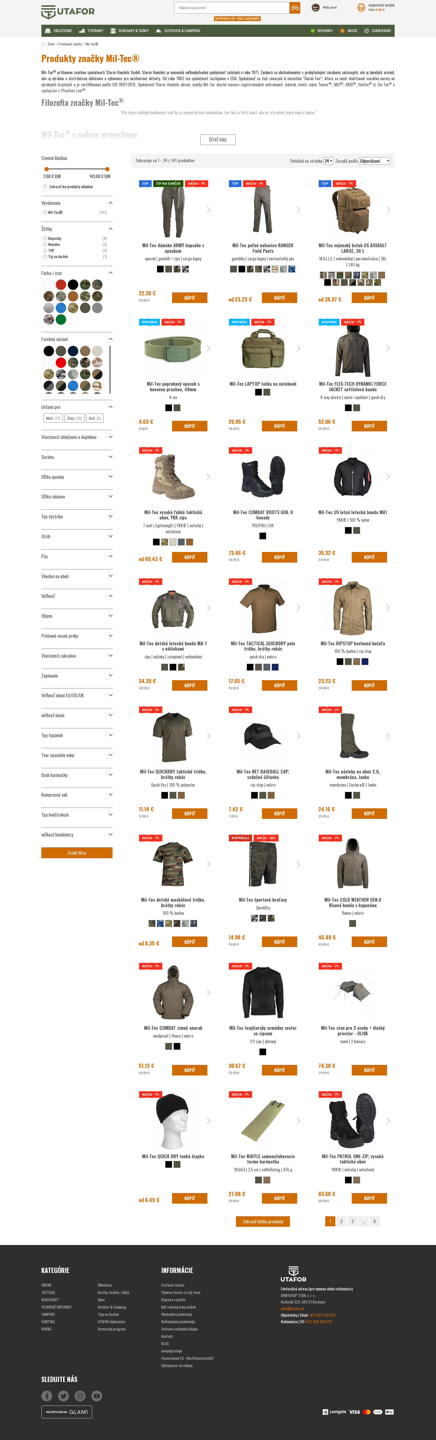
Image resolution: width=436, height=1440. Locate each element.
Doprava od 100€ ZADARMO (237, 18)
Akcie (352, 31)
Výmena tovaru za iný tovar (181, 1292)
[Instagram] (96, 1396)
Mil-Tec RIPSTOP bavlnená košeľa (353, 643)
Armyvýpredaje (171, 1350)
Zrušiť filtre (77, 853)
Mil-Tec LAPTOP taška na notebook (263, 383)
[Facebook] (46, 1396)
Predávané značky (69, 43)
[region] (77, 212)
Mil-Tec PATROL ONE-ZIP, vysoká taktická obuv (353, 1159)
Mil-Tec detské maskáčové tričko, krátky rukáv (173, 902)
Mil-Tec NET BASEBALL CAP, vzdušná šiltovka (263, 774)
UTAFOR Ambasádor (111, 1321)
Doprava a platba (173, 1299)
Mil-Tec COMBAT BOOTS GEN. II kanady (263, 515)
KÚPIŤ (189, 298)
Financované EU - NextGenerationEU (187, 1358)
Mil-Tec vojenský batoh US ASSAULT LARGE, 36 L (353, 248)
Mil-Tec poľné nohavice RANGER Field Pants (262, 248)
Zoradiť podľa (346, 161)
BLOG (165, 1343)
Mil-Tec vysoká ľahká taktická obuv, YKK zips (173, 515)
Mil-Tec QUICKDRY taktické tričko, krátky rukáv (173, 774)
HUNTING (48, 1321)
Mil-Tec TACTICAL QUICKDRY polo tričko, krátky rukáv (263, 646)
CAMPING (48, 1314)
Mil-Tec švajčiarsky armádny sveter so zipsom (263, 1030)
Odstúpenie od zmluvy (177, 1365)
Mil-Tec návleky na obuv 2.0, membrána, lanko (352, 774)
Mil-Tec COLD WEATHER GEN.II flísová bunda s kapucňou (352, 902)
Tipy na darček (108, 1314)
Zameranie (381, 31)
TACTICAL (48, 1292)
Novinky (325, 31)
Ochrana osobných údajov (179, 1329)
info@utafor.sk (292, 1308)
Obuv (101, 1299)
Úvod (51, 43)
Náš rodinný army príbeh (178, 1307)
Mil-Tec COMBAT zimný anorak (173, 1027)
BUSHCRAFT (50, 1299)
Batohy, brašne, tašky (113, 1292)
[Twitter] (63, 1396)
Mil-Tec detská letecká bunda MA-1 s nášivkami (173, 646)
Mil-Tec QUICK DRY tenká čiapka (173, 1156)
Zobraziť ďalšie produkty (263, 1221)
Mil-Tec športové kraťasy (263, 899)
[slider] (46, 169)
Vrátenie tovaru (172, 1285)
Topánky (95, 31)
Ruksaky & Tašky (134, 31)
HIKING (46, 1329)
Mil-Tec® (92, 43)
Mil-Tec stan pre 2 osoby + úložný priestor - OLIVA (353, 1030)
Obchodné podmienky (176, 1314)
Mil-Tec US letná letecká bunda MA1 (352, 512)
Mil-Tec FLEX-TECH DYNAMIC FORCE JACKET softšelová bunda (353, 386)
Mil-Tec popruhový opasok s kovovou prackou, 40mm (173, 386)
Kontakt (167, 1336)
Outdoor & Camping (182, 31)
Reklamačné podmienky (178, 1321)
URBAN (46, 1285)
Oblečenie (62, 31)
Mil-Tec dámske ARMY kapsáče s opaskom (173, 248)
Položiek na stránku (306, 161)
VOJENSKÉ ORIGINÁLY (56, 1307)
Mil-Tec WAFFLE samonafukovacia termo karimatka (263, 1159)
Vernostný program (111, 1329)
